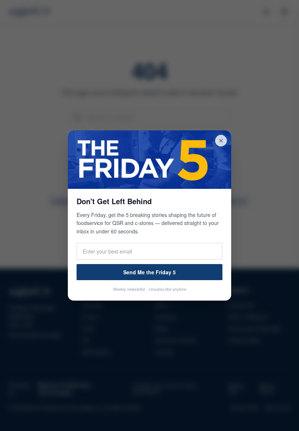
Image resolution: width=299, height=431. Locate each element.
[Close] (221, 140)
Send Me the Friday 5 (149, 272)
